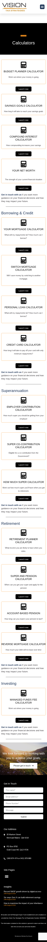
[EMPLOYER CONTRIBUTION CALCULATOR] (23, 400)
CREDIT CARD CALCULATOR (23, 344)
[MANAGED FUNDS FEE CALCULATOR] (23, 693)
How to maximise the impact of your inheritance (23, 903)
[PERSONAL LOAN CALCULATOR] (23, 301)
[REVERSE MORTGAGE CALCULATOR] (23, 637)
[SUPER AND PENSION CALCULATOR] (23, 569)
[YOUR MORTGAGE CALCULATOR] (23, 223)
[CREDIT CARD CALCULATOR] (23, 338)
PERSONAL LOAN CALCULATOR (23, 307)
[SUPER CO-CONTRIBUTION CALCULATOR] (23, 437)
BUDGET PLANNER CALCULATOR (23, 71)
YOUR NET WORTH (23, 170)
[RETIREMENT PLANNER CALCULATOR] (23, 532)
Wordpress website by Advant (23, 936)
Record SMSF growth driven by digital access (22, 891)
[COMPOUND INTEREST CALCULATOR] (23, 130)
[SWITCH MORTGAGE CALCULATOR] (23, 260)
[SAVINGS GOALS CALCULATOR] (23, 99)
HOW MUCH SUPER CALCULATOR (23, 482)
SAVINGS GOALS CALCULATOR (23, 105)
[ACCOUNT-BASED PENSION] (23, 607)
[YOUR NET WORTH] (23, 164)
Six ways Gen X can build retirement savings (22, 897)
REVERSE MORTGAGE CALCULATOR (23, 644)
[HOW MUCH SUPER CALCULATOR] (23, 475)
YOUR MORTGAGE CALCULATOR (23, 229)
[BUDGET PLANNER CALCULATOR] (23, 65)
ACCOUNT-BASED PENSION (23, 613)
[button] (42, 7)
